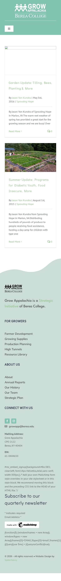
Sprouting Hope (25, 101)
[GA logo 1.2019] (13, 286)
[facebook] (7, 420)
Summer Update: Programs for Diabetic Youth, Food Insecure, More (29, 185)
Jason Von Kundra (21, 97)
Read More (14, 131)
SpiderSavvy (11, 560)
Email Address (13, 517)
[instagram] (13, 420)
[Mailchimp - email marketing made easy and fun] (22, 523)
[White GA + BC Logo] (30, 5)
